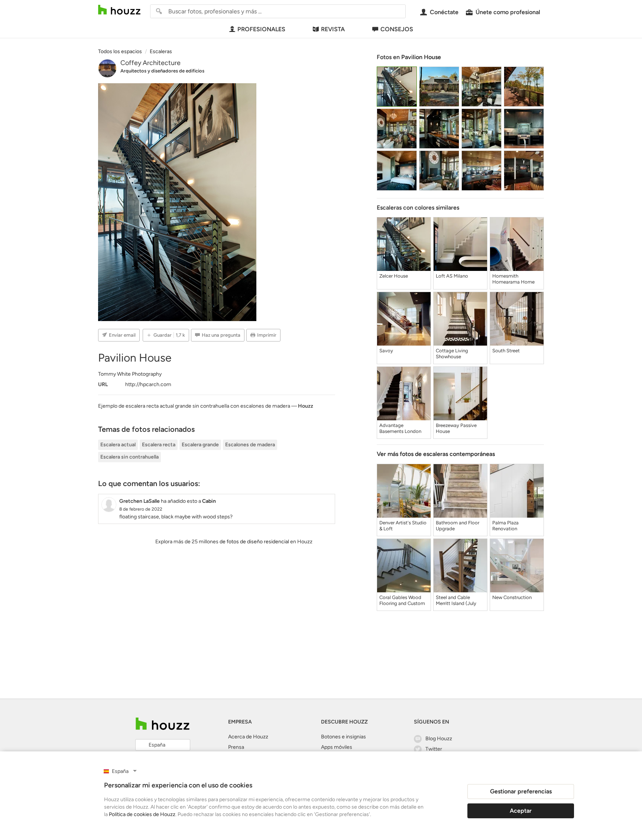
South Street (506, 350)
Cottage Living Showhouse (452, 353)
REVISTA (333, 29)
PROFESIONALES (261, 29)
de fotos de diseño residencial (254, 541)
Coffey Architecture (150, 63)
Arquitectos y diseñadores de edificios (162, 71)
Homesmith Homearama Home (513, 279)
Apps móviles (336, 747)
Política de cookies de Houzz (142, 814)
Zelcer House (393, 276)
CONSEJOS (396, 29)
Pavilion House (421, 57)
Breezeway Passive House (456, 428)
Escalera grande (200, 444)
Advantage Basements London (400, 428)
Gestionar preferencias (521, 791)
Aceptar (521, 810)
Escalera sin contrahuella (129, 457)
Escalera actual (118, 444)
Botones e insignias (343, 737)
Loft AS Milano (452, 276)
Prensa (236, 747)
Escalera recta (158, 444)
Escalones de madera (250, 444)
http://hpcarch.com (148, 384)
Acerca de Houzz (248, 737)
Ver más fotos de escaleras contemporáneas (436, 453)
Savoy (386, 350)
